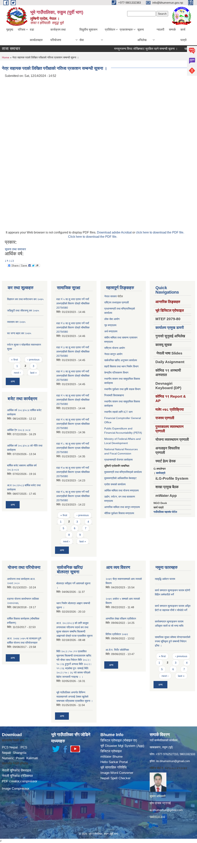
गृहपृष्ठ (9, 29)
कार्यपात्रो (160, 472)
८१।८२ (9, 260)
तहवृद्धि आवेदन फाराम (165, 578)
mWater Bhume (111, 756)
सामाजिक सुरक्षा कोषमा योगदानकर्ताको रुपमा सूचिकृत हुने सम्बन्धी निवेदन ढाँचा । (172, 641)
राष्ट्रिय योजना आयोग (114, 347)
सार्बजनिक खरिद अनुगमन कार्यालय (120, 360)
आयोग (116, 319)
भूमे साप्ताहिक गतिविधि (113, 767)
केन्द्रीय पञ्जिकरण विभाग (116, 372)
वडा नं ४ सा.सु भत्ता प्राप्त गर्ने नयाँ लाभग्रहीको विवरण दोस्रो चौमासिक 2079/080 (72, 327)
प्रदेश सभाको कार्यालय (115, 484)
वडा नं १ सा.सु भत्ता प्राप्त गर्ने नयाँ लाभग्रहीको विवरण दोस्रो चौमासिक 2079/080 (72, 400)
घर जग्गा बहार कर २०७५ (19, 333)
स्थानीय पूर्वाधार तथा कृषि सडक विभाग (122, 389)
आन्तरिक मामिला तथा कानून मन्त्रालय (122, 507)
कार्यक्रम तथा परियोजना (58, 35)
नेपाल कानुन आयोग (113, 354)
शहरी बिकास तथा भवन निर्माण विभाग (121, 366)
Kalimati (32, 758)
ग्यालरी (160, 29)
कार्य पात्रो (183, 35)
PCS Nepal (10, 747)
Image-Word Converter (116, 773)
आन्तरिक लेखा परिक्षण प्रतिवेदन (121, 618)
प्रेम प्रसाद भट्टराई (160, 803)
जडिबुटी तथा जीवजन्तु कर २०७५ (23, 310)
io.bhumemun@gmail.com (166, 810)
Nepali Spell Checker (115, 778)
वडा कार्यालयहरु (36, 35)
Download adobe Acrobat (114, 232)
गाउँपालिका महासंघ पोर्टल (165, 511)
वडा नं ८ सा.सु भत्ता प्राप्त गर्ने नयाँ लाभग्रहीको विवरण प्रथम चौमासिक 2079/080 (73, 448)
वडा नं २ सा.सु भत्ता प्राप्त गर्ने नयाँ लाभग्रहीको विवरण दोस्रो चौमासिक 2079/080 (72, 375)
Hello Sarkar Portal (114, 762)
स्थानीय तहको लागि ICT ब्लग (118, 411)
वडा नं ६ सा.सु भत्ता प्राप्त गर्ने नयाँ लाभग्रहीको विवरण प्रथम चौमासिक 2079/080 (73, 496)
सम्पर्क (172, 29)
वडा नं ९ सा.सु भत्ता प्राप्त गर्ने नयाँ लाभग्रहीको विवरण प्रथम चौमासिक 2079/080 (73, 424)
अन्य (13, 381)
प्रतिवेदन (110, 29)
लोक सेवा (109, 319)
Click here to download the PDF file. (92, 236)
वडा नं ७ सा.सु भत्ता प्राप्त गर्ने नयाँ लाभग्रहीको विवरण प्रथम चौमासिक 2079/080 (73, 472)
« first (14, 359)
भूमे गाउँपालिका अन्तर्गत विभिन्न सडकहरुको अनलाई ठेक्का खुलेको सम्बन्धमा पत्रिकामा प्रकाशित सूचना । (74, 696)
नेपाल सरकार (110, 296)
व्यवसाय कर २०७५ (16, 321)
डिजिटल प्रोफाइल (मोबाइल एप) (118, 740)
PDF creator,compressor (19, 781)
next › (17, 372)
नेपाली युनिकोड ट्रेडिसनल (17, 776)
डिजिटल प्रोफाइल (111, 751)
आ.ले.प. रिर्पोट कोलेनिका (117, 649)
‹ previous (33, 359)
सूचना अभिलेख (141, 35)
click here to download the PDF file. (160, 232)
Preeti (20, 758)
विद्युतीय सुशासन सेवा (88, 35)
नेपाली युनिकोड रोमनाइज (16, 770)
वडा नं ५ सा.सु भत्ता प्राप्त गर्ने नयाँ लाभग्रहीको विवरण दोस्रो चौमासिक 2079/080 (72, 303)
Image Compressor (15, 788)
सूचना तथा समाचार (15, 249)
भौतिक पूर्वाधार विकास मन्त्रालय (119, 513)
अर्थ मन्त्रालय (110, 331)
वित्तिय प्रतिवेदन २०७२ (117, 634)
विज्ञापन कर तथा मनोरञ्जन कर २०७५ (25, 299)
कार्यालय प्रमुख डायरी (169, 328)
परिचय (21, 29)
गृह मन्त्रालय (110, 325)
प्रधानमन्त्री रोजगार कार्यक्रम (118, 459)
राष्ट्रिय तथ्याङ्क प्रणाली (116, 302)
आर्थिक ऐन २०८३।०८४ (18, 430)
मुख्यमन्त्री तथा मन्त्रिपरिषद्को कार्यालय (123, 472)
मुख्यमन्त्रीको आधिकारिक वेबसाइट (120, 478)
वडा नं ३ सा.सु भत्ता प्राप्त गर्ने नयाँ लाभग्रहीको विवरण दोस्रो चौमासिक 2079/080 (72, 351)
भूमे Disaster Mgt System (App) (122, 746)
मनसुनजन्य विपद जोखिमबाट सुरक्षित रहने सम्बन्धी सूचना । (136, 48)
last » (33, 372)
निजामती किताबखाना (114, 395)
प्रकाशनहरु (126, 29)
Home (5, 57)
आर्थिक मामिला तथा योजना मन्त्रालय (121, 490)
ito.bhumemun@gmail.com (173, 761)
